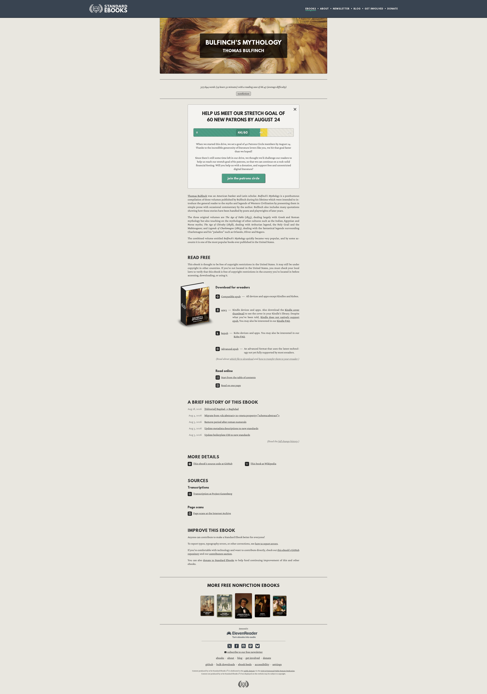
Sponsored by (243, 628)
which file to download (242, 359)
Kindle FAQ (283, 321)
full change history (288, 441)
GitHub (209, 664)
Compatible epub (231, 296)
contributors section (220, 554)
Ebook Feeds (245, 664)
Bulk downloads (225, 664)
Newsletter (341, 8)
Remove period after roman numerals (225, 422)
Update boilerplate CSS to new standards (227, 435)
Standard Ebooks (108, 8)
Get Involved (374, 8)
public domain (249, 671)
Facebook (236, 646)
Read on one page (231, 385)
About (324, 8)
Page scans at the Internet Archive (212, 513)
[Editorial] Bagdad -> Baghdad (221, 409)
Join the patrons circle (243, 178)
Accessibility (262, 664)
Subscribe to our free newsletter (245, 652)
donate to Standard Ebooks (218, 560)
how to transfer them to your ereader (278, 359)
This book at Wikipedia (263, 463)
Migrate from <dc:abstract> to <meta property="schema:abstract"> (242, 415)
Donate (392, 8)
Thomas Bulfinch (197, 196)
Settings (277, 664)
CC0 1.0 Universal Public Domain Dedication (278, 671)
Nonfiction (243, 93)
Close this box (295, 109)
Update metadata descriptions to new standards (231, 428)
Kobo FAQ (239, 336)
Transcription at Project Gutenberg (212, 493)
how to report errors (266, 543)
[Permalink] (213, 287)
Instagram (243, 646)
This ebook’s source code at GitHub (212, 463)
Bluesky (257, 646)
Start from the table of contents (238, 377)
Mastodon (250, 646)
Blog (357, 8)
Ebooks (310, 8)
